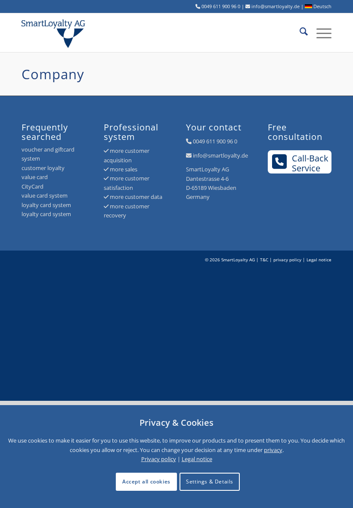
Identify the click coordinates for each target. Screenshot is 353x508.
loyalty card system (46, 205)
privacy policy (287, 260)
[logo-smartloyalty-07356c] (58, 32)
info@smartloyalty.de (220, 155)
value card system (45, 195)
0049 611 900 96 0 (215, 141)
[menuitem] (299, 32)
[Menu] (319, 32)
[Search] (299, 32)
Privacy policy (158, 459)
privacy (273, 450)
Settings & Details (209, 481)
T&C (264, 260)
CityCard (32, 186)
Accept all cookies (146, 481)
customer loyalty (43, 168)
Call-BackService (310, 162)
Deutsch (321, 6)
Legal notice (319, 260)
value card (35, 177)
